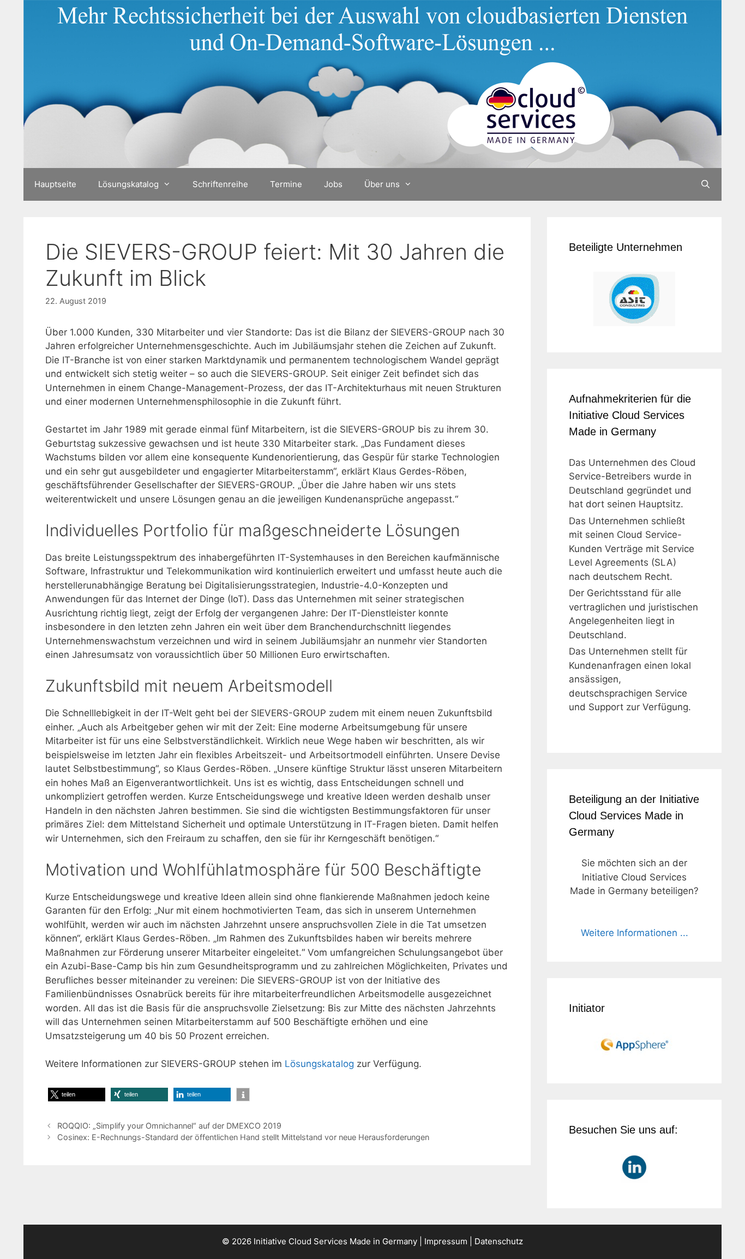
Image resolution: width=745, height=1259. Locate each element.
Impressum (445, 1241)
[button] (76, 1094)
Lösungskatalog (128, 184)
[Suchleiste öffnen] (705, 184)
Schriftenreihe (220, 184)
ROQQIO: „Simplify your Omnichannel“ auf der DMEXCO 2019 (169, 1125)
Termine (286, 184)
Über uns (382, 184)
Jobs (333, 184)
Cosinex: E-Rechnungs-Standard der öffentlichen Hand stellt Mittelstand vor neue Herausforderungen (243, 1137)
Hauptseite (55, 184)
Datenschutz (498, 1241)
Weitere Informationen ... (634, 932)
